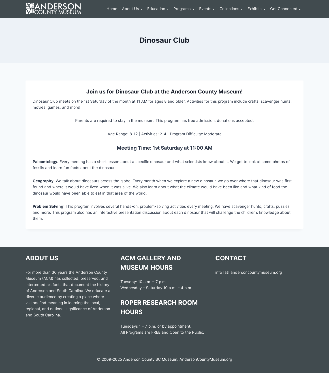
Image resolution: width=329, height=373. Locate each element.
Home (112, 8)
